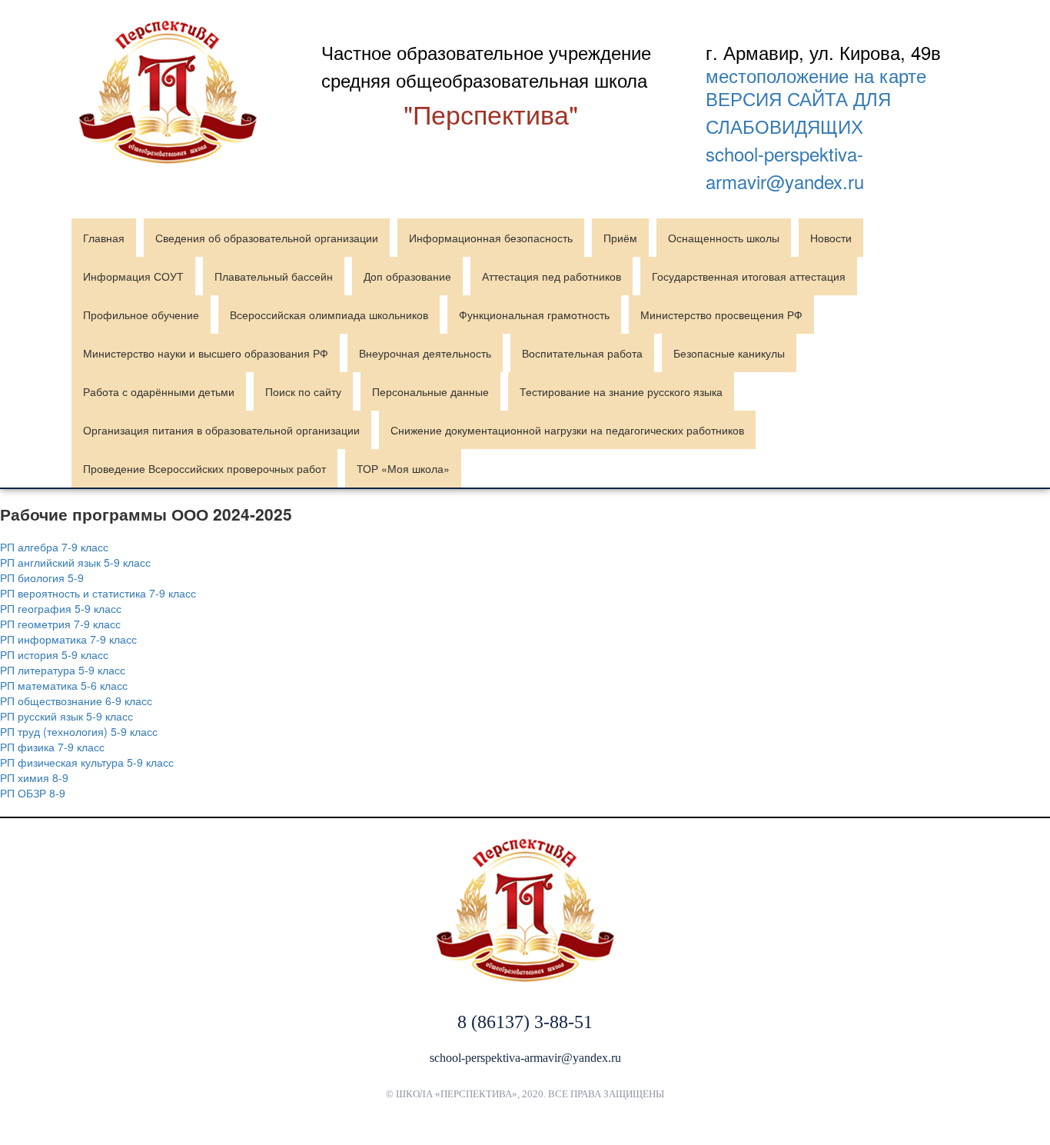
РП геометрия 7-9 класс (60, 623)
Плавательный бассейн (273, 276)
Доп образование (407, 276)
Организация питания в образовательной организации (221, 430)
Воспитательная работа (582, 353)
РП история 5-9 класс (54, 654)
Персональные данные (430, 391)
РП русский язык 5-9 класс (66, 716)
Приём (620, 237)
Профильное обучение (141, 314)
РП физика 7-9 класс (52, 746)
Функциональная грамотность (534, 314)
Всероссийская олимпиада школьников (329, 314)
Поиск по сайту (303, 391)
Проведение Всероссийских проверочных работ (204, 468)
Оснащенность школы (723, 237)
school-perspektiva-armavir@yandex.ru (785, 167)
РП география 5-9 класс (60, 608)
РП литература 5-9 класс (62, 669)
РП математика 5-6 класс (64, 685)
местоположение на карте (816, 75)
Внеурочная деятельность (425, 353)
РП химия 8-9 (34, 777)
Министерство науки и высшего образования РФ (205, 353)
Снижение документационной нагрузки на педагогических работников (567, 430)
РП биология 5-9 (42, 577)
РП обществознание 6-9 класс (76, 700)
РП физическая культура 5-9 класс (87, 762)
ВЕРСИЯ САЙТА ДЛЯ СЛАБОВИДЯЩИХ (798, 112)
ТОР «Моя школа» (403, 468)
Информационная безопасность (491, 237)
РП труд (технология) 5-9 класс (79, 731)
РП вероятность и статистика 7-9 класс (98, 593)
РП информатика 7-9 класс (68, 639)
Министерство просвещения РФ (721, 314)
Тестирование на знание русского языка (621, 391)
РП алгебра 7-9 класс (54, 546)
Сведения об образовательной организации (266, 237)
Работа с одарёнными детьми (158, 391)
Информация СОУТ (133, 276)
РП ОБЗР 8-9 (32, 793)
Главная (104, 237)
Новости (831, 237)
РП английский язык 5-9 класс (75, 562)
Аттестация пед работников (551, 276)
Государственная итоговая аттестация (749, 276)
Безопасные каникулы (729, 353)
